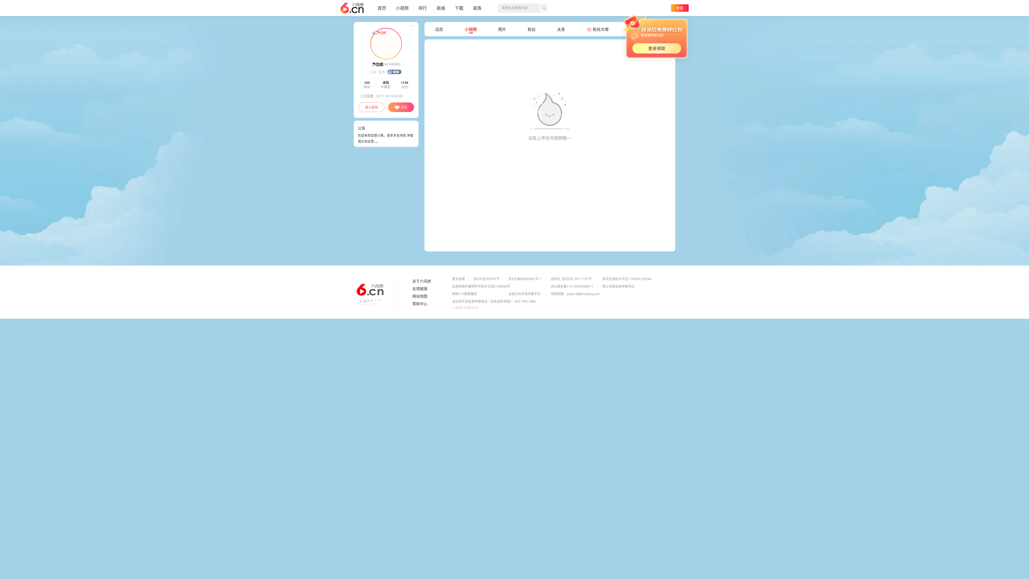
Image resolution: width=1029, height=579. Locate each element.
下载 (459, 8)
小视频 (402, 8)
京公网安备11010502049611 (572, 286)
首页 (382, 8)
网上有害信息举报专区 (618, 286)
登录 (679, 7)
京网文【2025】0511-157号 (571, 278)
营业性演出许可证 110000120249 (626, 278)
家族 (477, 8)
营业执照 (458, 278)
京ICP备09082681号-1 (524, 278)
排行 (422, 8)
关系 (561, 29)
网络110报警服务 (464, 293)
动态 (439, 29)
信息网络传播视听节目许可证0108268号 (481, 286)
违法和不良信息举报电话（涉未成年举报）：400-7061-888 (494, 301)
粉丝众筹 (601, 29)
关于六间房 (421, 281)
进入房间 (371, 107)
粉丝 (532, 29)
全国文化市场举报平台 (524, 293)
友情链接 (419, 289)
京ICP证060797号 (487, 278)
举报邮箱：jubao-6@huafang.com (575, 293)
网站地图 (419, 296)
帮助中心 (419, 304)
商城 (441, 8)
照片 (502, 29)
